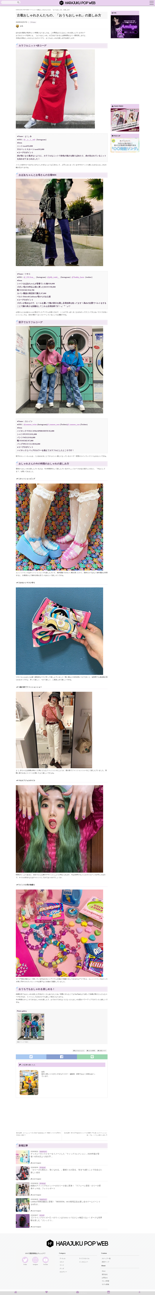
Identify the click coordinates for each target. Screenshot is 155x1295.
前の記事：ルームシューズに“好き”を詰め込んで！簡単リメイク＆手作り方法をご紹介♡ (38, 1134)
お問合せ (105, 1278)
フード (62, 1265)
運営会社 (105, 1274)
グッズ (42, 1215)
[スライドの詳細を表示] (125, 38)
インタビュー (83, 1262)
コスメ (62, 1262)
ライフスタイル (84, 1258)
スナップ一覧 (106, 1258)
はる (21, 26)
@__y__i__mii (29, 140)
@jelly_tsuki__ (53, 277)
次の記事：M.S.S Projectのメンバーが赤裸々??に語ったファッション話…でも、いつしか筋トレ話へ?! (85, 1134)
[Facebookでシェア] (61, 1056)
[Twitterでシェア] (31, 1056)
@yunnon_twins (30, 424)
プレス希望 (105, 1281)
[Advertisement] (38, 1116)
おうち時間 (91, 1050)
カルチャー (43, 1151)
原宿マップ (105, 1262)
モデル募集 (105, 1284)
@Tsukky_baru (78, 277)
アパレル (33, 22)
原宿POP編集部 (36, 1163)
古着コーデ (102, 1050)
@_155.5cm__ (29, 277)
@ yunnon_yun (73, 424)
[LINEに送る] (92, 1056)
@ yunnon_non (53, 424)
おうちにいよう (79, 1050)
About (103, 1271)
